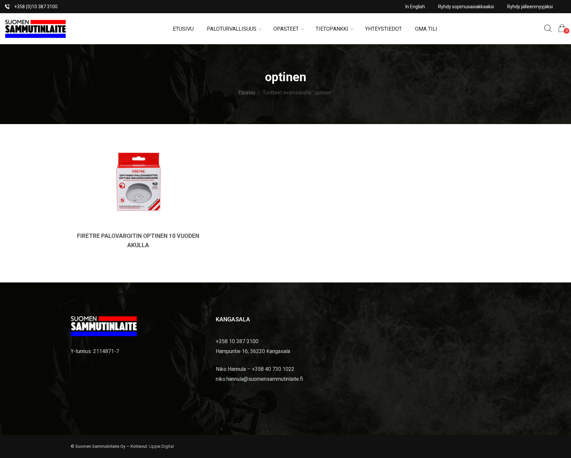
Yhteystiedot (383, 29)
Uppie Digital (161, 446)
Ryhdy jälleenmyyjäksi (530, 6)
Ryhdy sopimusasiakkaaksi (466, 6)
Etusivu (183, 29)
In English (415, 6)
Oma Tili (426, 29)
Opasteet (286, 29)
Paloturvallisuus (231, 29)
